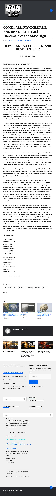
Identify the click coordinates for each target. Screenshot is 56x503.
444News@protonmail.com (13, 372)
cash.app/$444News (11, 436)
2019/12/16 (28, 40)
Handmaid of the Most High (16, 40)
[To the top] (51, 487)
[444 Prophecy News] (28, 10)
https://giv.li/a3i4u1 (11, 448)
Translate (40, 408)
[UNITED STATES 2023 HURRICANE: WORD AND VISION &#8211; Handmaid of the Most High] (11, 307)
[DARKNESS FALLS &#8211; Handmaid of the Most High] (27, 307)
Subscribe (33, 382)
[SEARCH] (24, 399)
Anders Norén (12, 492)
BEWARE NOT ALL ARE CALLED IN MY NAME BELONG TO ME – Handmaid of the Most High (44, 314)
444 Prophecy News (15, 490)
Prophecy (6, 24)
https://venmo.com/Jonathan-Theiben (15, 439)
